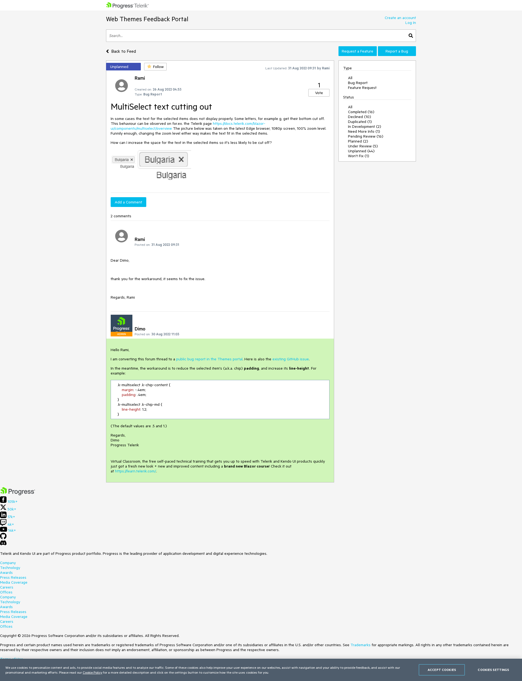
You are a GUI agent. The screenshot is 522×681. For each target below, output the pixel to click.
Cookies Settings (493, 670)
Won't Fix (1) (358, 155)
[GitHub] (3, 537)
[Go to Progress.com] (17, 493)
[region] (261, 670)
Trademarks (360, 644)
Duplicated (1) (360, 121)
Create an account (400, 17)
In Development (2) (364, 126)
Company (8, 562)
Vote (319, 92)
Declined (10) (359, 116)
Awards (6, 572)
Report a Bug (397, 51)
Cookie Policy (92, 672)
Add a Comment (128, 202)
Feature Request (362, 87)
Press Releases (13, 577)
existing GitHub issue (290, 359)
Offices (6, 592)
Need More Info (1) (364, 131)
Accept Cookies (442, 670)
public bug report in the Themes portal (209, 359)
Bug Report (358, 82)
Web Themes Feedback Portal (147, 19)
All (350, 77)
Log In (410, 22)
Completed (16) (361, 111)
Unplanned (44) (361, 150)
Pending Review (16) (365, 136)
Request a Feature (357, 51)
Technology (10, 567)
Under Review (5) (363, 146)
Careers (6, 587)
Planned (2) (358, 141)
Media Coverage (13, 582)
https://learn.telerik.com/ (135, 471)
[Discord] (3, 544)
